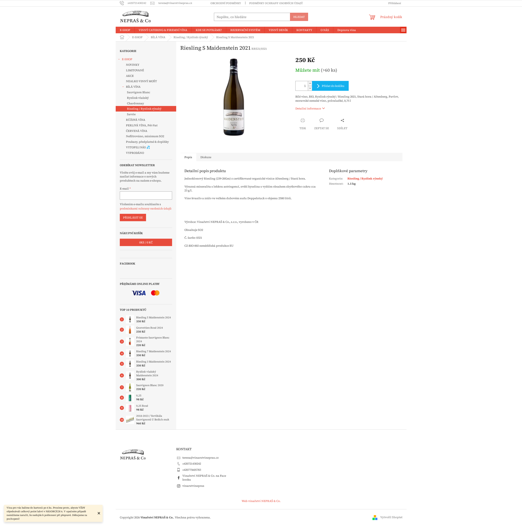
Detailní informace (308, 108)
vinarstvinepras (193, 486)
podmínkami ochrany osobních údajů (145, 208)
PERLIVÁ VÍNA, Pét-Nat (142, 125)
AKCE (130, 76)
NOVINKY (132, 65)
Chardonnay (135, 103)
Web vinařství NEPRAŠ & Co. (261, 501)
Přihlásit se (133, 217)
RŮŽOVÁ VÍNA (135, 120)
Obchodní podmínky (225, 3)
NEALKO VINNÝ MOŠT (141, 81)
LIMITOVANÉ (135, 70)
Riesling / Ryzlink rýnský (365, 178)
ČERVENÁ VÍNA (136, 131)
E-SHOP (127, 59)
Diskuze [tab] (205, 157)
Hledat (299, 17)
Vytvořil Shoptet (391, 517)
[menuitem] (125, 30)
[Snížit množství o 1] (310, 88)
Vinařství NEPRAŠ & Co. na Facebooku (204, 478)
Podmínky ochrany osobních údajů (276, 3)
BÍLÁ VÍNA (133, 87)
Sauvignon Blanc (138, 92)
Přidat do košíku (333, 86)
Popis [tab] (188, 157)
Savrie (131, 114)
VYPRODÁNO (135, 153)
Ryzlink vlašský (138, 98)
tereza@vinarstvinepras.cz (200, 458)
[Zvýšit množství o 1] (310, 83)
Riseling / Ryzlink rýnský (144, 109)
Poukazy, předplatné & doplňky (147, 142)
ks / (146, 242)
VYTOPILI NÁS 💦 (138, 147)
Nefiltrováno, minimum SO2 (145, 136)
